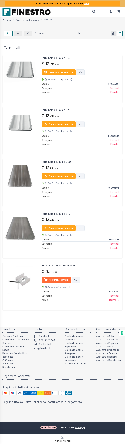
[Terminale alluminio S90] (20, 77)
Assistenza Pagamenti (108, 343)
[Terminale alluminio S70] (20, 129)
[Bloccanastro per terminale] (20, 285)
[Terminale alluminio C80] (20, 181)
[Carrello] (119, 12)
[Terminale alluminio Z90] (20, 233)
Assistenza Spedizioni (107, 339)
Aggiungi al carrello (58, 280)
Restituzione (9, 367)
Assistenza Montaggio (107, 350)
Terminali (114, 88)
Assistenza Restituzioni (108, 360)
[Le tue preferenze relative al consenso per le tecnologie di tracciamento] (122, 333)
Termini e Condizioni (12, 336)
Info (86, 3)
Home (8, 20)
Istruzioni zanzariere (75, 363)
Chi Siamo (7, 360)
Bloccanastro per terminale (58, 265)
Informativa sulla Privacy (15, 339)
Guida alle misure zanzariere (74, 338)
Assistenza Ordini (105, 336)
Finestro (114, 92)
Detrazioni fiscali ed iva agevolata (14, 355)
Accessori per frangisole (27, 20)
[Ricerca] (94, 12)
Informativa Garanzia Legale (13, 348)
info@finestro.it (42, 348)
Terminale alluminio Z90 (56, 213)
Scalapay (80, 428)
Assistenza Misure (105, 346)
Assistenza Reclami (106, 356)
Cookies (6, 343)
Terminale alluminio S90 (56, 58)
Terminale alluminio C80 (56, 161)
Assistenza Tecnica (106, 353)
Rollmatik (114, 300)
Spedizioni (7, 363)
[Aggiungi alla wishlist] (80, 72)
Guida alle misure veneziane (74, 358)
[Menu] (102, 12)
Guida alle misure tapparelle (74, 345)
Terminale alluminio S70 (56, 110)
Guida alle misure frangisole (74, 352)
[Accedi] (110, 12)
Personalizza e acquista (61, 72)
